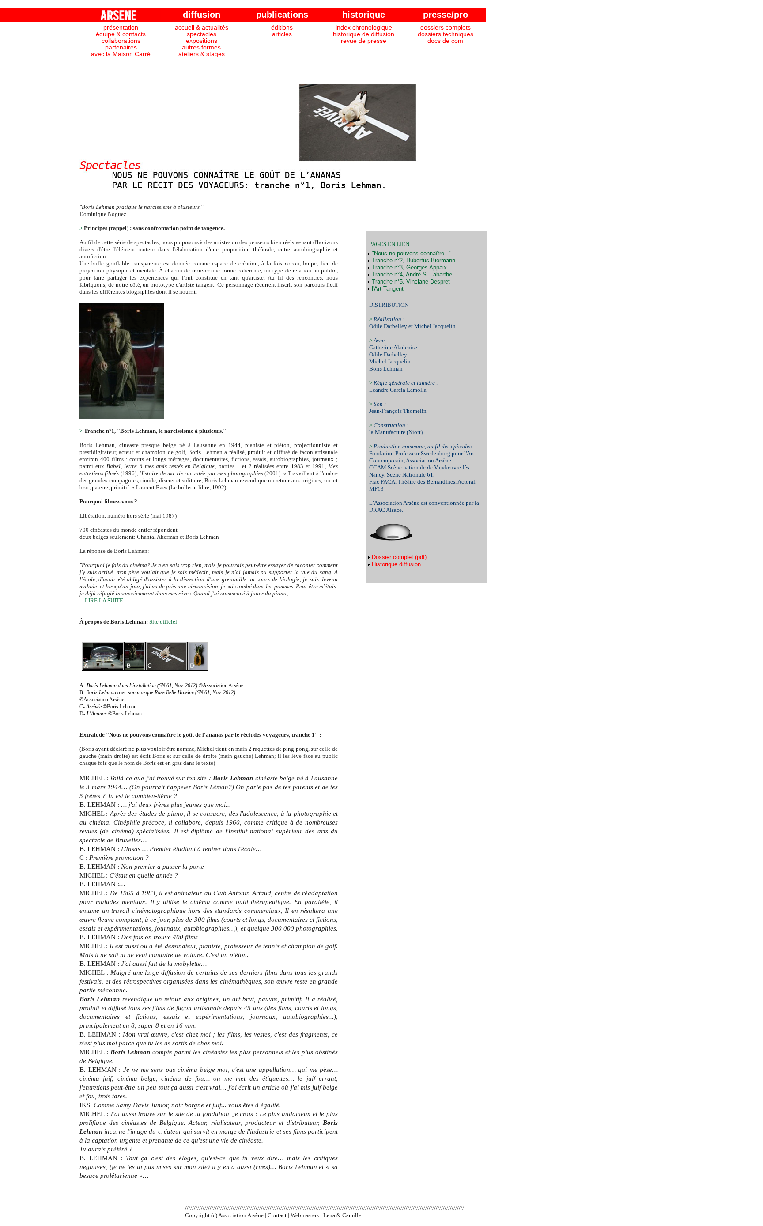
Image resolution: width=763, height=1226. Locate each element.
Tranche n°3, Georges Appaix (408, 267)
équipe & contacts (121, 34)
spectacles (201, 34)
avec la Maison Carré (121, 54)
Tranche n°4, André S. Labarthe (411, 274)
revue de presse (363, 41)
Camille (351, 1215)
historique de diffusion (363, 34)
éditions (282, 27)
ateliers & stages (201, 54)
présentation (120, 27)
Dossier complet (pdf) (398, 557)
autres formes (201, 47)
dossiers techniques (445, 34)
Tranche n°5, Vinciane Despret (410, 281)
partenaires (121, 47)
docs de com (445, 41)
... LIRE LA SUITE (101, 600)
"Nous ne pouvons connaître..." (411, 253)
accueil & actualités (201, 27)
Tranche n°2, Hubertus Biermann (412, 260)
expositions (201, 41)
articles (282, 34)
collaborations (121, 41)
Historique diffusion (395, 564)
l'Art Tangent (387, 288)
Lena (329, 1215)
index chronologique (364, 27)
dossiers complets (445, 27)
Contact (277, 1215)
